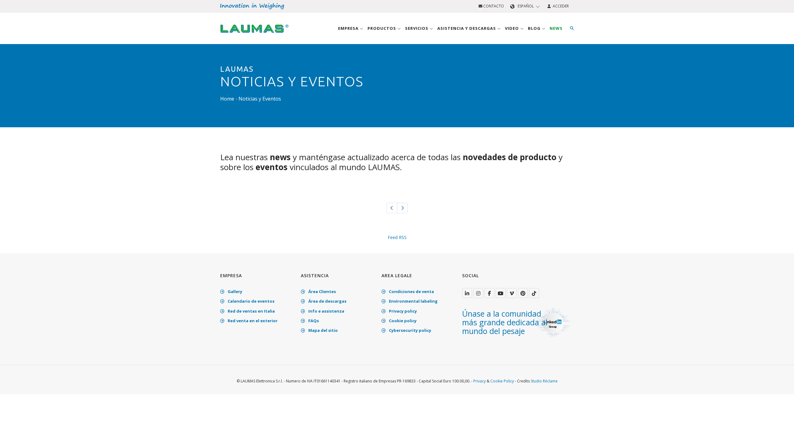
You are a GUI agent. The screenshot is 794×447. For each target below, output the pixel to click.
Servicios (417, 28)
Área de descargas (326, 301)
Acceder (560, 6)
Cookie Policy (502, 381)
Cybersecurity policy (409, 330)
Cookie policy (402, 320)
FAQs (313, 320)
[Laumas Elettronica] (254, 34)
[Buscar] (572, 28)
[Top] (780, 436)
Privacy (479, 381)
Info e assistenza (325, 311)
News (556, 28)
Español (526, 6)
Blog (535, 28)
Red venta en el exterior (252, 320)
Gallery (234, 291)
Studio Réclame (544, 381)
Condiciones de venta (411, 291)
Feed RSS (397, 237)
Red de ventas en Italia (251, 311)
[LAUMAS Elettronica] (467, 293)
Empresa (349, 28)
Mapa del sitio (322, 330)
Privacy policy (402, 311)
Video (512, 28)
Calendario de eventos (250, 301)
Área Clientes (321, 291)
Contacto (493, 6)
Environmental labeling (413, 301)
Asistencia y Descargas (467, 28)
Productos (382, 28)
